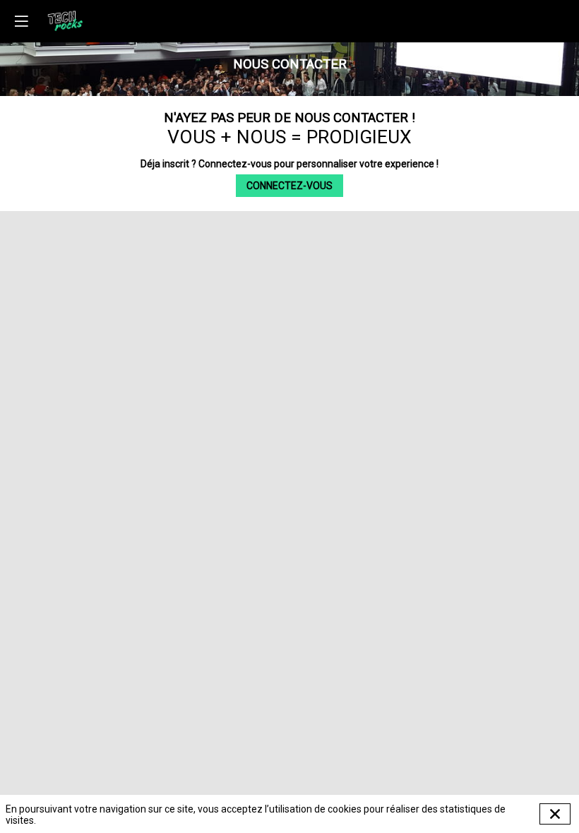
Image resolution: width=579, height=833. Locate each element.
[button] (21, 21)
